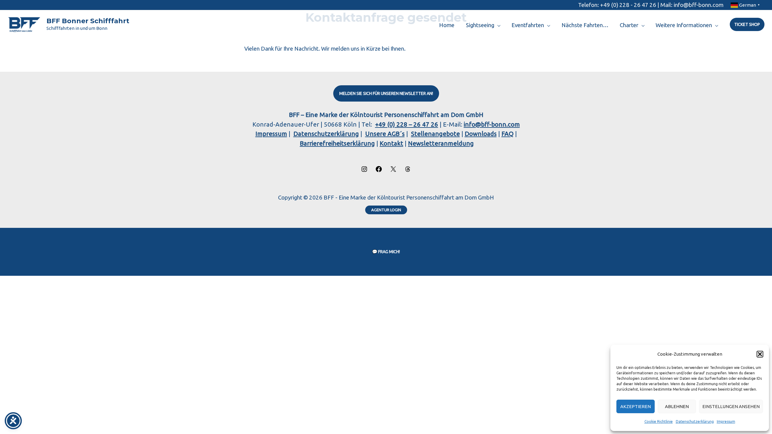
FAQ (507, 133)
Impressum (726, 421)
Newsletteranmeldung (441, 143)
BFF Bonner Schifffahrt (87, 21)
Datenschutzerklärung (695, 421)
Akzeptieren (635, 406)
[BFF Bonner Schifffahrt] (24, 24)
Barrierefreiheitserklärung (337, 143)
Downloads (481, 133)
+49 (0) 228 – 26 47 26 (406, 124)
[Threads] (407, 170)
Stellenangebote (435, 133)
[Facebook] (378, 170)
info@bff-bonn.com (492, 124)
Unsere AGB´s (385, 133)
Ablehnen (677, 406)
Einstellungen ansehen (731, 406)
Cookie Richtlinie (658, 421)
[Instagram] (364, 170)
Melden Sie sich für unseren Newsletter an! (386, 93)
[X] (393, 170)
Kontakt (391, 143)
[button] (760, 354)
